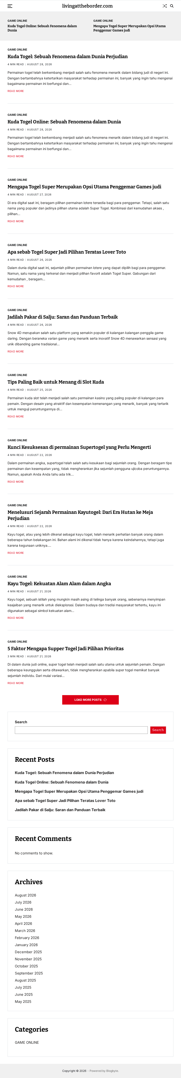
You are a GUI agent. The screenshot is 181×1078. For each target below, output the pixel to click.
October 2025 (26, 966)
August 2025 (25, 980)
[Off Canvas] (10, 6)
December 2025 (28, 952)
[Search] (171, 6)
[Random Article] (165, 6)
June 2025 (24, 994)
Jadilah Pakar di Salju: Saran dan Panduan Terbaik (63, 317)
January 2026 (26, 945)
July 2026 (23, 902)
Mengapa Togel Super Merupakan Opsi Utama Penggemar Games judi (129, 28)
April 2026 (23, 923)
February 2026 (27, 937)
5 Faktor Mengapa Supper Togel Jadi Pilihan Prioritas (66, 648)
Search (21, 722)
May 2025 (23, 1001)
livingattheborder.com (87, 6)
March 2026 (25, 930)
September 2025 (29, 973)
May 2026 (23, 916)
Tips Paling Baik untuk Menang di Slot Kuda (56, 382)
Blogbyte (112, 1071)
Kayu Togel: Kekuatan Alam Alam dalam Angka (59, 583)
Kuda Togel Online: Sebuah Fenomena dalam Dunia (64, 122)
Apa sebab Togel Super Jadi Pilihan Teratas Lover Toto (67, 252)
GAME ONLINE (17, 20)
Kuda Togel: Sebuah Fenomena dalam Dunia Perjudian (68, 56)
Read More (16, 91)
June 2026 (24, 909)
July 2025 (23, 987)
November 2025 (28, 959)
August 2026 (25, 895)
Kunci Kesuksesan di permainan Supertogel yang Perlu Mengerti (79, 447)
